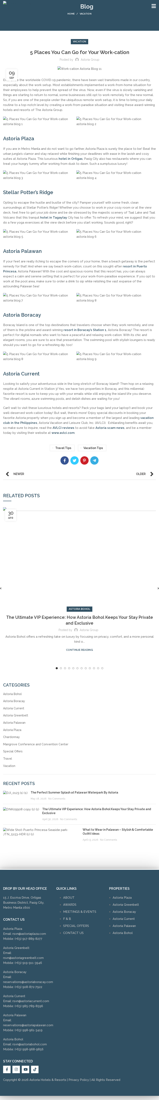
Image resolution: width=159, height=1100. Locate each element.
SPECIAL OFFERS (76, 926)
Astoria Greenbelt (15, 715)
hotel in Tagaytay (53, 217)
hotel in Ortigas (71, 159)
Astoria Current (13, 708)
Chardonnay (11, 737)
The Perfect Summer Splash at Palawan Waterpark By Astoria (74, 792)
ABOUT (69, 897)
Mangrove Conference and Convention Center (35, 744)
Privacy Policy (79, 1080)
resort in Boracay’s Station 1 (85, 330)
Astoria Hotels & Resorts (47, 1080)
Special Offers (13, 751)
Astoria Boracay (14, 701)
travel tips (63, 448)
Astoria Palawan (14, 722)
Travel (7, 758)
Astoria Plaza (12, 730)
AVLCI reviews (63, 428)
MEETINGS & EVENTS (79, 912)
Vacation (86, 13)
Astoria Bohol (79, 609)
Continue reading (79, 649)
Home (71, 13)
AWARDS (69, 905)
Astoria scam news (109, 428)
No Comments (56, 798)
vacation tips (93, 448)
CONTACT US (73, 933)
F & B (67, 919)
